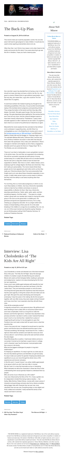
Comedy (7, 224)
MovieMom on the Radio (54, 131)
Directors (8, 402)
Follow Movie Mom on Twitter (54, 37)
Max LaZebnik (39, 451)
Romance (23, 224)
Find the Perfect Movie (54, 114)
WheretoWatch (51, 93)
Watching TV (54, 129)
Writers (22, 402)
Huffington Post (52, 91)
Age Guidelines (54, 119)
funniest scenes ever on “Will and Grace (18, 133)
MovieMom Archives (54, 111)
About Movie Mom (54, 116)
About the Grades (54, 126)
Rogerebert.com (56, 89)
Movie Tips (54, 124)
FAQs (54, 121)
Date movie (15, 224)
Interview (15, 402)
